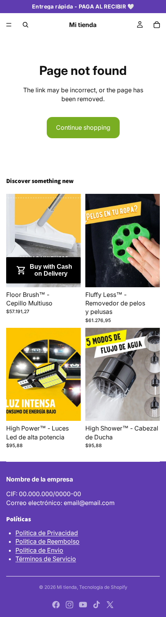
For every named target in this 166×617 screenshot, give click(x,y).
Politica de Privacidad (46, 533)
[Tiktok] (96, 604)
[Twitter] (110, 604)
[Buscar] (25, 24)
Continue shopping (83, 127)
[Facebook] (56, 604)
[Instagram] (69, 604)
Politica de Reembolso (47, 541)
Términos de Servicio (45, 559)
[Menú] (9, 25)
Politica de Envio (39, 550)
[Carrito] (156, 24)
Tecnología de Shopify (103, 587)
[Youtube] (83, 604)
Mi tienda (67, 587)
